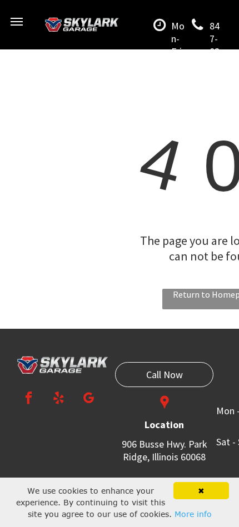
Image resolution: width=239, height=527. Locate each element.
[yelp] (58, 399)
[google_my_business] (88, 399)
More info (193, 514)
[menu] (17, 22)
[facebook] (28, 399)
